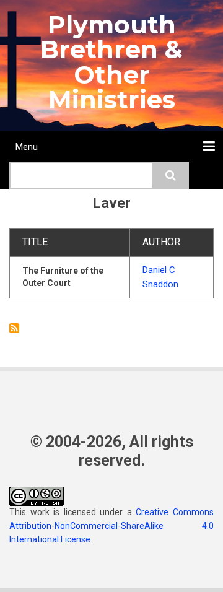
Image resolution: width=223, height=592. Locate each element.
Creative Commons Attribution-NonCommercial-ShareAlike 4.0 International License (111, 525)
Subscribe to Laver (14, 328)
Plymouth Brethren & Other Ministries (111, 62)
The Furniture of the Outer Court (62, 277)
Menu (26, 146)
